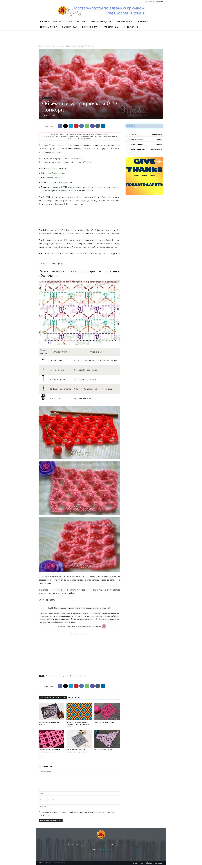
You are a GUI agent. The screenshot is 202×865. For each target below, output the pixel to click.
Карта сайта (159, 1)
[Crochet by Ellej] (101, 834)
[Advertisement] (101, 38)
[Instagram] (44, 1)
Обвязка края (69, 27)
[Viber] (92, 126)
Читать (159, 139)
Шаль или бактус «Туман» (103, 749)
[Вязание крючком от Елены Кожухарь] (101, 11)
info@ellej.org (105, 849)
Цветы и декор (48, 27)
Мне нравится (156, 135)
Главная (44, 21)
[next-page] (43, 756)
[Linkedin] (103, 126)
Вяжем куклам (124, 21)
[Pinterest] (48, 1)
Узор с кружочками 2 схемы (104, 722)
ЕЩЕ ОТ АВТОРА (75, 698)
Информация (131, 27)
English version (149, 1)
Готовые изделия (101, 21)
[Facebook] (40, 1)
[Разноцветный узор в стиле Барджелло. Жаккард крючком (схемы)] (79, 711)
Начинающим (110, 27)
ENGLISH (57, 21)
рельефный (67, 676)
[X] (65, 126)
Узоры (68, 21)
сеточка (76, 676)
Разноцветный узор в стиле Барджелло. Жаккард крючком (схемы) (78, 724)
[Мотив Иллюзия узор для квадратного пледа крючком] (79, 739)
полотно (58, 676)
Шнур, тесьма (89, 27)
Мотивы (81, 21)
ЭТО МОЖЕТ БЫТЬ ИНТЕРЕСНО (52, 698)
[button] (160, 22)
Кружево (143, 21)
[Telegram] (52, 1)
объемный (49, 676)
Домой (41, 46)
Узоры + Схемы (56, 145)
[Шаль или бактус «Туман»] (107, 739)
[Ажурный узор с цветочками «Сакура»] (51, 711)
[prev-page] (40, 756)
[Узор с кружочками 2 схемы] (107, 711)
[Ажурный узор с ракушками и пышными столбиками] (51, 739)
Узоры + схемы (58, 46)
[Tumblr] (97, 126)
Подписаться (156, 149)
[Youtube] (56, 1)
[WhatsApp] (87, 126)
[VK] (81, 126)
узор (83, 676)
